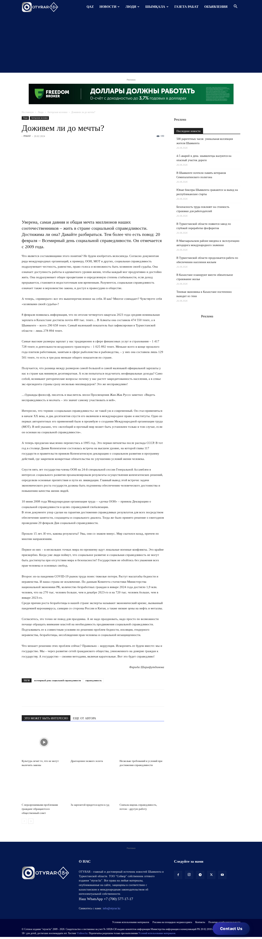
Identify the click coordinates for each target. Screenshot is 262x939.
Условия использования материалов (130, 922)
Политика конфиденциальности (224, 922)
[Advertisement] (131, 44)
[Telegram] (35, 698)
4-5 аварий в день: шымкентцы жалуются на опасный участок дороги (203, 158)
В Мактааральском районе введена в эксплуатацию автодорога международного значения (207, 243)
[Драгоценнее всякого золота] (93, 742)
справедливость (93, 680)
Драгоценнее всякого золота (87, 761)
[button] (235, 7)
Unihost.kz (82, 933)
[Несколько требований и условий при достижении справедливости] (142, 742)
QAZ (90, 6)
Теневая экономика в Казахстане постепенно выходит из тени (204, 294)
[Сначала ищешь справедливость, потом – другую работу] (142, 786)
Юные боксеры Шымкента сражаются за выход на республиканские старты (207, 192)
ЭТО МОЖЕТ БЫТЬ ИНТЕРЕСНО (46, 718)
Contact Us (231, 928)
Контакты (200, 922)
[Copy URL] (73, 698)
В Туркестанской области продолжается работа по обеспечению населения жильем (207, 260)
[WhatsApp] (26, 698)
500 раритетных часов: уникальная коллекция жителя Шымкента (204, 141)
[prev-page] (24, 821)
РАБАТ (27, 136)
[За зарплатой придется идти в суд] (93, 786)
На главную (28, 112)
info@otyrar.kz (111, 908)
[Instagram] (189, 875)
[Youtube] (222, 875)
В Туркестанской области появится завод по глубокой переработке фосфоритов (203, 226)
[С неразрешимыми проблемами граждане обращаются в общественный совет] (44, 786)
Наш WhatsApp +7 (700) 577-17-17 (106, 899)
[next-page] (30, 821)
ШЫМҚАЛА (155, 6)
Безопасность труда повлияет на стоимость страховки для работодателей (202, 209)
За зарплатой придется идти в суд (90, 804)
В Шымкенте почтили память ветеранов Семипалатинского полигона (201, 175)
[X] (63, 698)
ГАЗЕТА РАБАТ (186, 6)
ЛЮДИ (130, 6)
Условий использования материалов (156, 933)
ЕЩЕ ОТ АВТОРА (84, 718)
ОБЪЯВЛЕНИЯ (216, 6)
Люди (40, 112)
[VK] (45, 698)
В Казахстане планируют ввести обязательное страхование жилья (204, 277)
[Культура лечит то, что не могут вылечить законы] (44, 742)
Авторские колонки (57, 112)
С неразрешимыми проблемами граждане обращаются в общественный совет (40, 809)
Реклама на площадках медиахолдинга (172, 922)
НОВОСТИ (107, 6)
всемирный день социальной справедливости (57, 680)
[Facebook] (54, 698)
